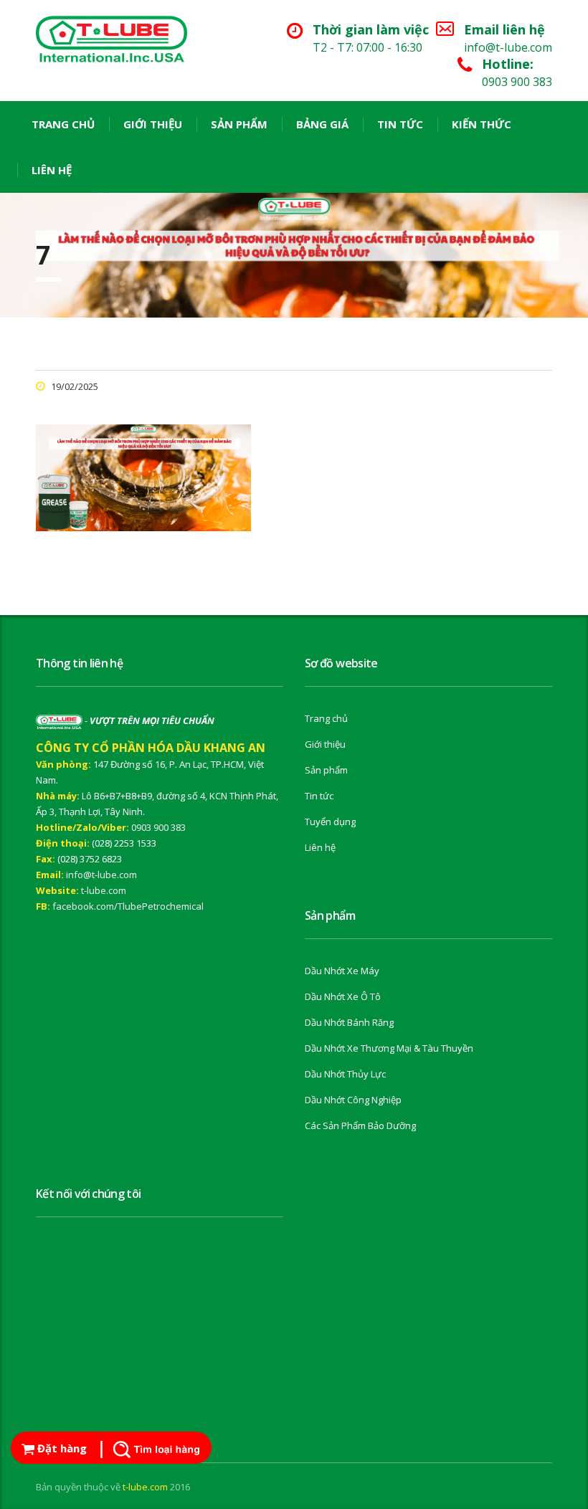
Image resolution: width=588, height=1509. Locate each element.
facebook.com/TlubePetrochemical (128, 906)
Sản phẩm (239, 124)
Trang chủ (63, 124)
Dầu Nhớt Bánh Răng (349, 1022)
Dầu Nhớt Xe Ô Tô (343, 996)
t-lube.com (103, 890)
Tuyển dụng (330, 821)
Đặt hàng (60, 1448)
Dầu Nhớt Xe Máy (342, 970)
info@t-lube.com (101, 874)
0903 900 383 (158, 827)
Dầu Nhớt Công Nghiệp (353, 1099)
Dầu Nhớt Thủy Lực (345, 1074)
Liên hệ (52, 170)
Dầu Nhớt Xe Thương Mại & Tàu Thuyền (389, 1048)
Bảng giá (322, 124)
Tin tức (400, 124)
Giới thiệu (152, 124)
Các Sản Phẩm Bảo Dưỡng (360, 1125)
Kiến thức (481, 124)
